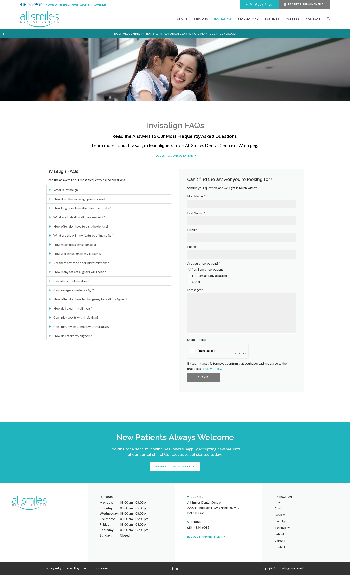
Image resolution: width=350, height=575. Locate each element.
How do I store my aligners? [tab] (72, 336)
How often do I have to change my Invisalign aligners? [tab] (90, 299)
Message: (195, 290)
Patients (272, 19)
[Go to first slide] (347, 34)
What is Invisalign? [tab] (66, 190)
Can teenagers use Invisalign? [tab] (73, 290)
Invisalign (222, 19)
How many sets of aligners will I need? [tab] (79, 272)
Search (327, 19)
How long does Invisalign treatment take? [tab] (82, 208)
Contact (312, 19)
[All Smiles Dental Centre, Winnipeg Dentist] (29, 502)
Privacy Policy (211, 368)
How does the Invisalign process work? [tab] (80, 199)
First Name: (196, 196)
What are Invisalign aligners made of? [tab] (79, 217)
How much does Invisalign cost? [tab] (75, 244)
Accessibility (72, 568)
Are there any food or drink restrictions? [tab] (81, 263)
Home (278, 502)
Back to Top (102, 568)
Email (192, 230)
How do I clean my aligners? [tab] (72, 308)
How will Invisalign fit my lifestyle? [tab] (77, 253)
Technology (248, 19)
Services (201, 19)
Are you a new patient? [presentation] (203, 263)
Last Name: (196, 213)
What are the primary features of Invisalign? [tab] (83, 235)
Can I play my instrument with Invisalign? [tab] (81, 326)
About (182, 19)
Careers (292, 19)
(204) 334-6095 (198, 527)
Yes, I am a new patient (207, 269)
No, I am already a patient (209, 275)
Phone (192, 246)
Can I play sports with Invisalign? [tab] (75, 317)
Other (195, 281)
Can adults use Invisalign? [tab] (71, 281)
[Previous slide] (3, 34)
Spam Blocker (197, 339)
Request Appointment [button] (305, 4)
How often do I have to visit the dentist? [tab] (80, 226)
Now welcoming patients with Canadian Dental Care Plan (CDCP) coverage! (175, 33)
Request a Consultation (174, 155)
